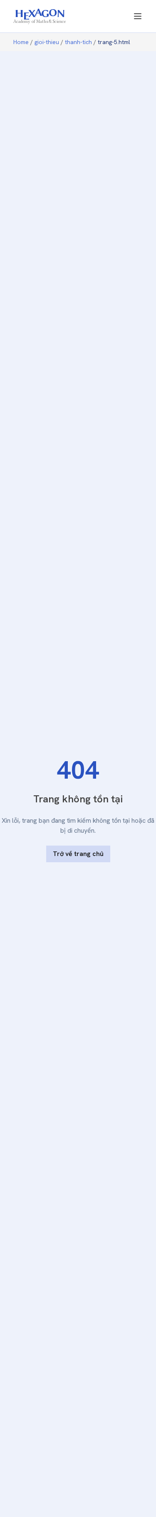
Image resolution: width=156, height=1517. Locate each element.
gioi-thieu (47, 42)
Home (21, 42)
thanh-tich (78, 42)
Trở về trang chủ (78, 853)
